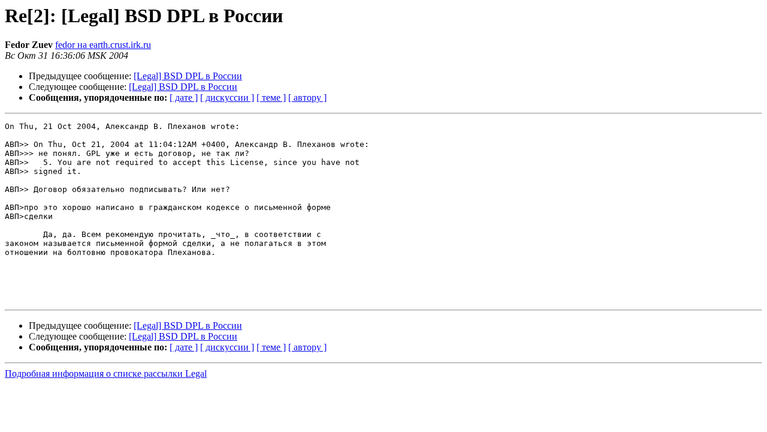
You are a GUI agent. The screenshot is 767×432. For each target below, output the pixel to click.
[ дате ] (184, 97)
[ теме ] (271, 97)
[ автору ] (307, 97)
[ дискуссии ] (227, 97)
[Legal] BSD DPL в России (188, 76)
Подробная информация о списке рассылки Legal (106, 373)
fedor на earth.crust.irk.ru (103, 45)
